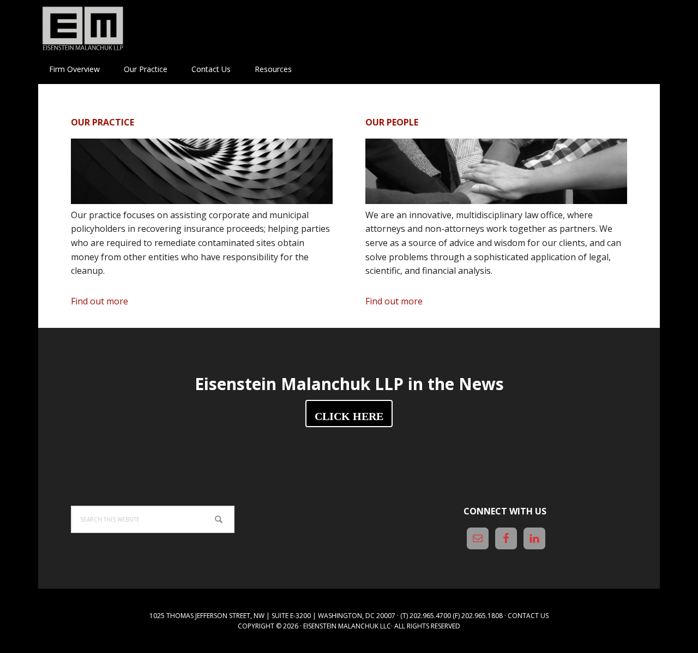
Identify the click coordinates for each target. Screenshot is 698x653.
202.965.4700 (430, 615)
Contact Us (528, 615)
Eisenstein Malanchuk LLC (347, 626)
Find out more (115, 302)
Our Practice (102, 122)
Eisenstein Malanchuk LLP (109, 27)
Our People (391, 122)
